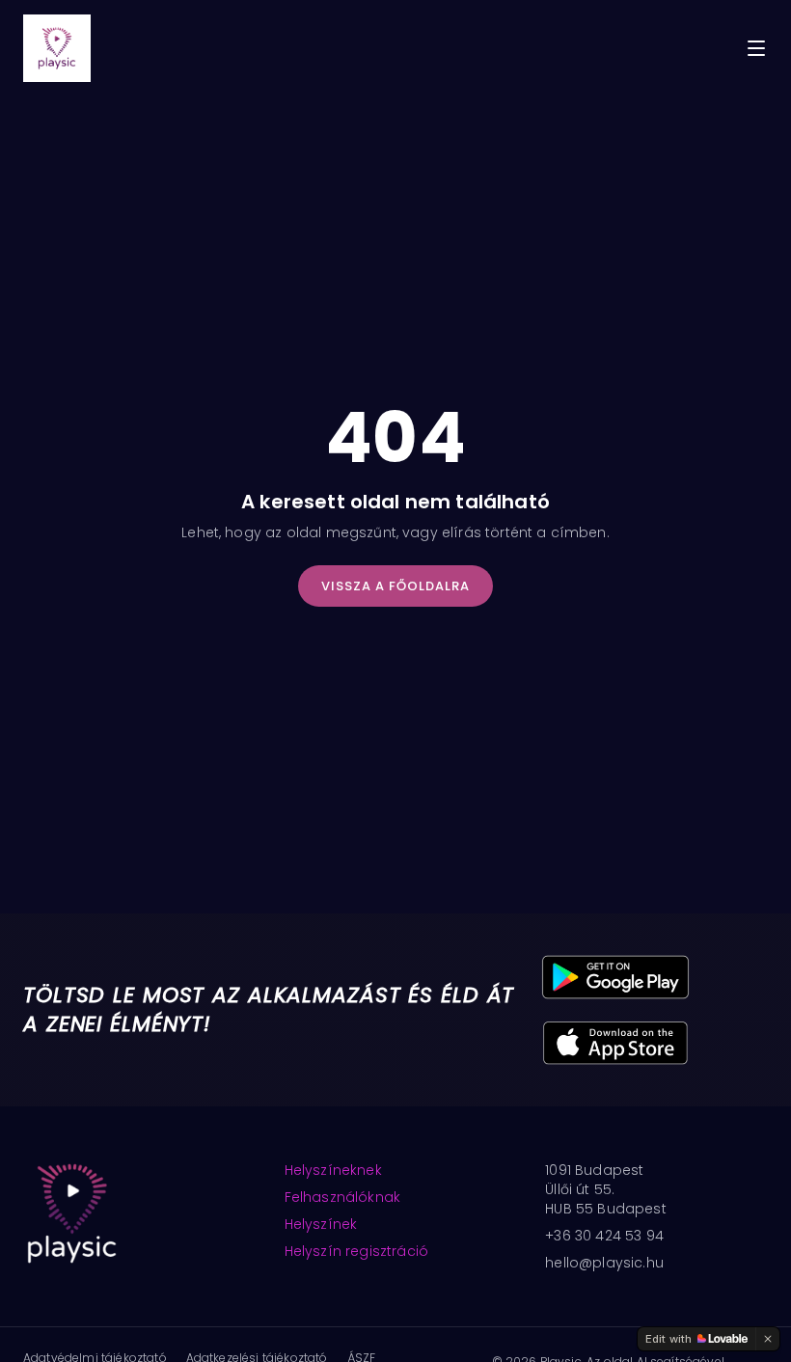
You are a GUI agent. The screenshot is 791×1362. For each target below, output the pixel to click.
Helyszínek (321, 1224)
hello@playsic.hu (604, 1262)
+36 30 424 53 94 (604, 1235)
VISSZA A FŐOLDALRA (396, 586)
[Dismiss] (767, 1338)
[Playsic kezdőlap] (57, 48)
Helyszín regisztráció (356, 1251)
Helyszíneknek (333, 1170)
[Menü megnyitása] (756, 48)
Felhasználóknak (342, 1197)
